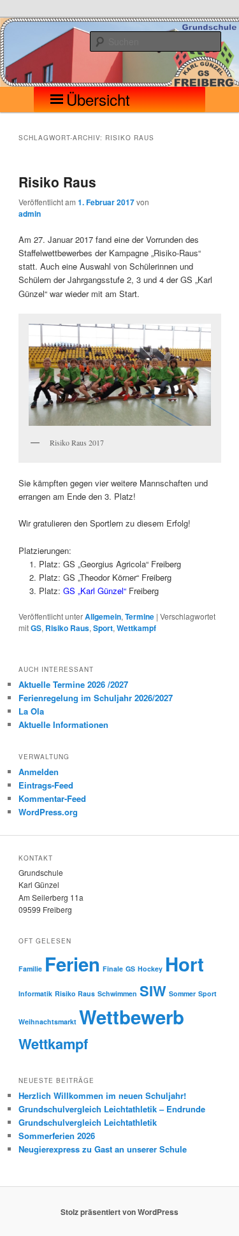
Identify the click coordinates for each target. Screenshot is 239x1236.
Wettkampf (136, 628)
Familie (30, 968)
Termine (139, 616)
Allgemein (103, 616)
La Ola (31, 711)
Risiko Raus (57, 181)
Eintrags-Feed (45, 785)
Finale (113, 968)
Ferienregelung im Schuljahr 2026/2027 (95, 698)
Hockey (150, 968)
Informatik (35, 993)
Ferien (72, 963)
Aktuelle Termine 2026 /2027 (73, 684)
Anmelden (38, 772)
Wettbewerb (131, 1016)
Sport (103, 628)
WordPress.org (48, 812)
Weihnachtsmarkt (47, 1021)
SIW (153, 990)
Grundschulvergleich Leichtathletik (87, 1122)
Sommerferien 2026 (56, 1136)
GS (36, 628)
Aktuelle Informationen (63, 724)
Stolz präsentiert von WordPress (119, 1212)
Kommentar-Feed (52, 798)
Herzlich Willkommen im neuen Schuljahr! (102, 1095)
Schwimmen (117, 993)
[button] (98, 99)
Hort (184, 963)
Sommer (182, 993)
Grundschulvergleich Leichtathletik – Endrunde (111, 1109)
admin (29, 213)
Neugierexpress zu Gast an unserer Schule (102, 1149)
